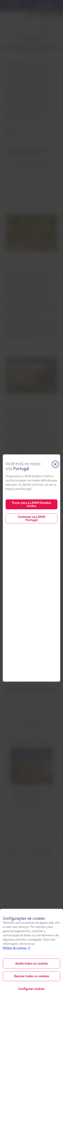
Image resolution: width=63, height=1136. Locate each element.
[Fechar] (55, 464)
